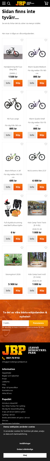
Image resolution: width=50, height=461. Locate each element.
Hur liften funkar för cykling (13, 406)
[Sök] (8, 3)
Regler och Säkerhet (10, 376)
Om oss (5, 420)
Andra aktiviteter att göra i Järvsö (16, 417)
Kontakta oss (7, 390)
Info (8, 83)
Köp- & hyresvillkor (10, 387)
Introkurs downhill (9, 403)
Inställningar (25, 443)
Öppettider (6, 373)
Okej (25, 455)
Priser (4, 379)
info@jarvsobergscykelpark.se (14, 362)
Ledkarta (5, 381)
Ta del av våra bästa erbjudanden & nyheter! (25, 314)
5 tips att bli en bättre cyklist (13, 412)
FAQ (4, 384)
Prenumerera (38, 323)
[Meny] (3, 3)
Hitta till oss (7, 393)
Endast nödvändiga (25, 449)
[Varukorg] (46, 3)
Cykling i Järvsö (8, 415)
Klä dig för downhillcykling (13, 409)
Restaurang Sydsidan (11, 423)
